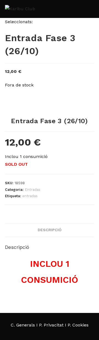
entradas (30, 196)
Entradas (32, 190)
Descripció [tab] (50, 230)
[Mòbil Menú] (90, 9)
